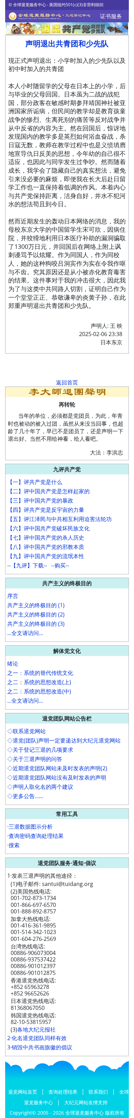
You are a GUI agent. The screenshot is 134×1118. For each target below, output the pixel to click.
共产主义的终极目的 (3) (36, 623)
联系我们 (99, 1091)
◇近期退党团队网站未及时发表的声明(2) (57, 768)
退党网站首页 (23, 1091)
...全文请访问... (25, 633)
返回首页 (67, 382)
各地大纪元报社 (36, 1029)
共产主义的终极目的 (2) (36, 614)
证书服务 (111, 16)
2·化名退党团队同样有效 (37, 1038)
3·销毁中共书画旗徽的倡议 (39, 1047)
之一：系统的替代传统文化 (40, 673)
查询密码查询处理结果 (36, 836)
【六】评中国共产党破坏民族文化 (48, 528)
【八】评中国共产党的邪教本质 (45, 547)
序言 (12, 596)
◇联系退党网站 (26, 731)
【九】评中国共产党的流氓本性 (45, 556)
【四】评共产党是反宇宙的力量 (45, 510)
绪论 (12, 663)
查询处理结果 (63, 1091)
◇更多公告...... (25, 796)
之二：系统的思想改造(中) (39, 691)
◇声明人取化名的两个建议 (40, 787)
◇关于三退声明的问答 (34, 759)
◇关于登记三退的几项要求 (40, 749)
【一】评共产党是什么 (34, 482)
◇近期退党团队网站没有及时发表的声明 (56, 777)
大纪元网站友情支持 (86, 1102)
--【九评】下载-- (27, 565)
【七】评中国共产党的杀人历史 (45, 537)
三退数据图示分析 (31, 826)
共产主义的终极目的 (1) (36, 605)
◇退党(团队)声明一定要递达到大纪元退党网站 (64, 740)
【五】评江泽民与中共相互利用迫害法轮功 (59, 519)
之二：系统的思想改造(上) (39, 682)
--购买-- (60, 565)
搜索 (14, 845)
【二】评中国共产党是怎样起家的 (48, 491)
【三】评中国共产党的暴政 (40, 500)
